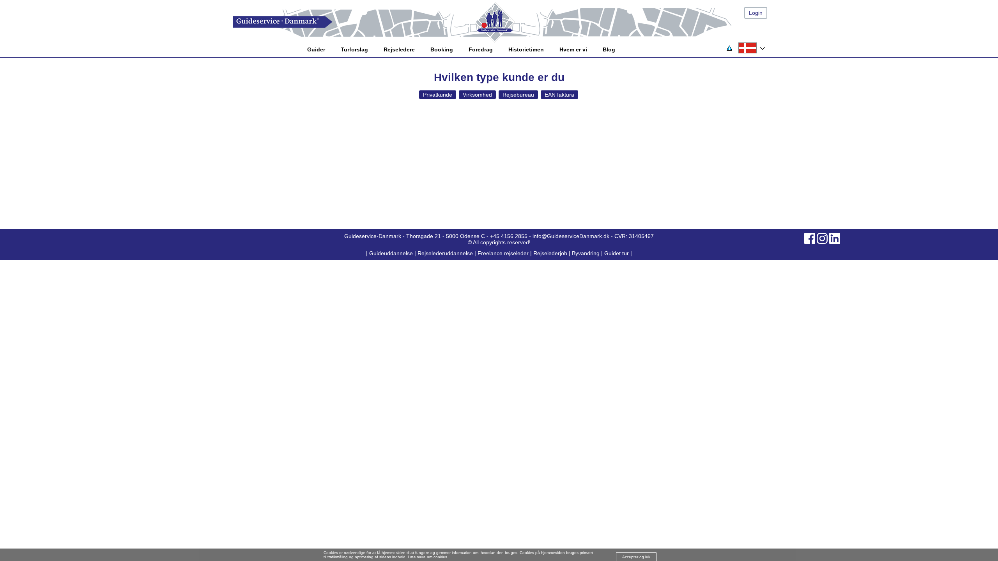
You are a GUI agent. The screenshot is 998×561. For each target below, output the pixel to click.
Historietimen (526, 49)
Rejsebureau (518, 95)
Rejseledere (399, 49)
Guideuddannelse (391, 253)
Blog (609, 49)
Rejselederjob (550, 253)
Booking (441, 49)
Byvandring (586, 253)
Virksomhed (477, 95)
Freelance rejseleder (503, 253)
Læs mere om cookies (427, 557)
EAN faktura (559, 95)
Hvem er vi (573, 49)
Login (756, 13)
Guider (316, 49)
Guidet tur (616, 253)
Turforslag (354, 49)
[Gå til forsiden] (507, 22)
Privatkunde (437, 95)
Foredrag (481, 49)
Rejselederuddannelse (446, 253)
